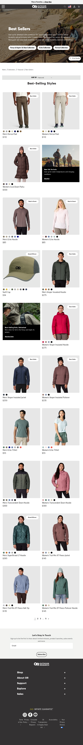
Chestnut (4, 184)
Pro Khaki (12, 131)
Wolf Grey (12, 553)
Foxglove (43, 342)
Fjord (49, 342)
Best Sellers (29, 70)
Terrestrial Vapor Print (46, 237)
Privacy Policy (26, 721)
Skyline (15, 237)
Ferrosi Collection (61, 48)
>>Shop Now (47, 2)
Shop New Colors (9, 336)
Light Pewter (46, 131)
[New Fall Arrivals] (61, 163)
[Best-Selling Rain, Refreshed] (21, 321)
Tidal (54, 237)
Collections (11, 70)
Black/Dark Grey (23, 289)
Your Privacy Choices (62, 722)
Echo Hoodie (76, 58)
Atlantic (4, 395)
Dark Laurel (43, 289)
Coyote (21, 131)
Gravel (4, 237)
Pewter (6, 131)
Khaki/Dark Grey (18, 289)
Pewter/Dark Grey (15, 289)
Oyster (9, 184)
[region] (41, 2)
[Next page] (48, 618)
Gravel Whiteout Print (6, 237)
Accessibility (53, 720)
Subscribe (41, 654)
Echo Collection (44, 48)
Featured (20, 70)
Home (4, 70)
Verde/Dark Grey (12, 289)
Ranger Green (49, 131)
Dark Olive (9, 131)
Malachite (4, 447)
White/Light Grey (9, 289)
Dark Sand (43, 131)
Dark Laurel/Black (4, 500)
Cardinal (21, 447)
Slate (4, 605)
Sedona (46, 289)
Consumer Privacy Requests (33, 722)
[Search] (60, 6)
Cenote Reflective (26, 289)
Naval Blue (18, 237)
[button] (79, 6)
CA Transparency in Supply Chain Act (43, 723)
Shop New (46, 178)
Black (54, 131)
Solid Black (18, 131)
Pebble (9, 237)
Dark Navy (15, 131)
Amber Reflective (6, 289)
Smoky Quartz (6, 184)
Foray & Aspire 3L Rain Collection (22, 48)
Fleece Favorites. (37, 2)
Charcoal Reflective (21, 289)
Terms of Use (20, 721)
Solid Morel (4, 131)
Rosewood (43, 500)
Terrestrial (46, 342)
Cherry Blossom (43, 237)
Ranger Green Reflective (4, 289)
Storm (12, 237)
